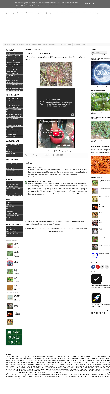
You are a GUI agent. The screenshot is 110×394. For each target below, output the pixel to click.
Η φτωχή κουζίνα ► (11, 155)
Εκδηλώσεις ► (10, 204)
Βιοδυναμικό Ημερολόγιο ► (13, 60)
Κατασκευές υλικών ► (11, 190)
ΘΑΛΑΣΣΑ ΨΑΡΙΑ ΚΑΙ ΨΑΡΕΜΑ (82, 364)
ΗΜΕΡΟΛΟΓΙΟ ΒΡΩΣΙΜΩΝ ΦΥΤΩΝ (37, 364)
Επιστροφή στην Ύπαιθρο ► (13, 215)
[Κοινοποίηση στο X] (59, 155)
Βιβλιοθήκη (77, 44)
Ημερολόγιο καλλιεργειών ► (13, 55)
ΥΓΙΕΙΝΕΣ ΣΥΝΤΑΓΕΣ (34, 374)
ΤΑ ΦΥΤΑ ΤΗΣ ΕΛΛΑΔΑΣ (98, 373)
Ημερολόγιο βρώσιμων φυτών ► (14, 100)
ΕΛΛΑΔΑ (87, 360)
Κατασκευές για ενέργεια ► (13, 186)
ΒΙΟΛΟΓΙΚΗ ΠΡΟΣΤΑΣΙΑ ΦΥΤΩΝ (55, 358)
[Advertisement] (54, 29)
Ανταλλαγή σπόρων (104, 196)
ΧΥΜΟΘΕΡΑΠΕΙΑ (24, 378)
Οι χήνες (101, 229)
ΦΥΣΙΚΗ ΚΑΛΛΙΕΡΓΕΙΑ (11, 378)
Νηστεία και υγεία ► (11, 134)
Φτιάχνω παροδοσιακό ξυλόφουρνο (17, 313)
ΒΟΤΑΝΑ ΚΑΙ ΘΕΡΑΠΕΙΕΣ (78, 358)
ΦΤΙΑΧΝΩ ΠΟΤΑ (11, 376)
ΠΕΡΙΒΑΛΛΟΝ (93, 371)
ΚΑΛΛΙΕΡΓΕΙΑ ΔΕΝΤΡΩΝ (32, 366)
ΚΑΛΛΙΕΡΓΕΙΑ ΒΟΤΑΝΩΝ (13, 366)
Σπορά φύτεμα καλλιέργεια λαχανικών (16, 271)
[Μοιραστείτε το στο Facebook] (61, 155)
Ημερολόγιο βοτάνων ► (12, 103)
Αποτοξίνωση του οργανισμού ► (14, 125)
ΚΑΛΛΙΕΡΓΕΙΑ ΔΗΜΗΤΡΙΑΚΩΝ (52, 366)
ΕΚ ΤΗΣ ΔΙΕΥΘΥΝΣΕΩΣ (60, 360)
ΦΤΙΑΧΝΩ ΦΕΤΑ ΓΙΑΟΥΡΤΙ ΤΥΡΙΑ (55, 376)
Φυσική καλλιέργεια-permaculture (14, 88)
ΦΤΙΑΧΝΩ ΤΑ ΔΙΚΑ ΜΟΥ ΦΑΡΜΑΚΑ (30, 376)
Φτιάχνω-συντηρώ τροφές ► (13, 146)
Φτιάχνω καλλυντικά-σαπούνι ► (14, 195)
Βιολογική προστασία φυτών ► (14, 82)
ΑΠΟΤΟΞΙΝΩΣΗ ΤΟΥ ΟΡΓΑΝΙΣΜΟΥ (67, 356)
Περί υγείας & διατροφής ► (13, 118)
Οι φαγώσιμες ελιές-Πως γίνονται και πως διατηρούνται (17, 298)
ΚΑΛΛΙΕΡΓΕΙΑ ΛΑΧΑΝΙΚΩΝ (73, 366)
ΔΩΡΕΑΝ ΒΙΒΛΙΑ (34, 360)
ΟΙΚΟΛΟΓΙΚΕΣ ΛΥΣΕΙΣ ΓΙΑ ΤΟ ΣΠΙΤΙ (25, 371)
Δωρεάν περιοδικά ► (11, 229)
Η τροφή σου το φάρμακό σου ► (14, 116)
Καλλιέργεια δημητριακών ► (13, 62)
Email (83, 44)
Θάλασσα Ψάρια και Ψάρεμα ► (14, 175)
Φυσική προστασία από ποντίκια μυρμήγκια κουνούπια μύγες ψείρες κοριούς (13, 289)
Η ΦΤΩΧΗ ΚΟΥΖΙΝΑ (98, 362)
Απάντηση (31, 176)
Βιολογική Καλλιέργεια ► (12, 80)
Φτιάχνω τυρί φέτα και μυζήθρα (17, 305)
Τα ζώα (60, 44)
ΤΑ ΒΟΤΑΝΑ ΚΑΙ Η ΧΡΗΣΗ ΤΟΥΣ (50, 373)
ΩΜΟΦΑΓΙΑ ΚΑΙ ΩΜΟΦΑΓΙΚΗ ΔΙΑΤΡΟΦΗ (42, 378)
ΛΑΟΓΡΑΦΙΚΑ (49, 369)
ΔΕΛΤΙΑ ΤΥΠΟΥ (21, 360)
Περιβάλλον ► (9, 211)
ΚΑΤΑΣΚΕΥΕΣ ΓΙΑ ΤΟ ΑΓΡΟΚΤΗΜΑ (83, 367)
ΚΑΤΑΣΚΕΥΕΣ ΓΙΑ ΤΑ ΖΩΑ (62, 367)
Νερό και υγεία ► (10, 127)
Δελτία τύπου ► (10, 206)
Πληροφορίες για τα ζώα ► (13, 163)
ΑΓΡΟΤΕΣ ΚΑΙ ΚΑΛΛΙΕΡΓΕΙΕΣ (15, 357)
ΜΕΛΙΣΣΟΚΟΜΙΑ (78, 369)
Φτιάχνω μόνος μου (33, 181)
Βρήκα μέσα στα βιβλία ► (12, 233)
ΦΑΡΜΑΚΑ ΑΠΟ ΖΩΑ (47, 374)
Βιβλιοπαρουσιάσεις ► (12, 231)
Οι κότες (16, 320)
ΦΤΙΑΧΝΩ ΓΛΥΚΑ (84, 374)
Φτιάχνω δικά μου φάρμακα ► (13, 109)
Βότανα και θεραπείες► (12, 107)
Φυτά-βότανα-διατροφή (23, 44)
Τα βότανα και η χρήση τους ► (14, 105)
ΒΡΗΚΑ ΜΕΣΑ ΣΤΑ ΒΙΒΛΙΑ (99, 358)
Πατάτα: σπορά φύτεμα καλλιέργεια (16, 279)
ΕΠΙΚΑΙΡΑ (30, 362)
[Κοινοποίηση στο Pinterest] (62, 155)
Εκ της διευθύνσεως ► (12, 220)
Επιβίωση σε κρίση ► (11, 213)
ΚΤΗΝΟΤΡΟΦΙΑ (39, 369)
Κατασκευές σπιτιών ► (12, 182)
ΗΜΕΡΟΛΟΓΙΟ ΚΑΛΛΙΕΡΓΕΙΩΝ (60, 364)
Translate (103, 54)
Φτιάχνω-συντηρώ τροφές (39, 44)
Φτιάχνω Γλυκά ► (10, 153)
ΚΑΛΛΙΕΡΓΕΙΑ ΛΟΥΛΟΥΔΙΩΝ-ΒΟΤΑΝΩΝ (95, 366)
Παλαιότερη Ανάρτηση (81, 228)
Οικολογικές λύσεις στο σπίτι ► (14, 193)
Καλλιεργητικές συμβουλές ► (13, 78)
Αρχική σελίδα (55, 228)
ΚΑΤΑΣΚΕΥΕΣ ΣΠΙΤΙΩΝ (12, 369)
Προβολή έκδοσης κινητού (56, 231)
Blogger (66, 382)
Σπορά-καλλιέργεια (9, 44)
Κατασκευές (52, 44)
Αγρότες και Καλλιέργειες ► (13, 90)
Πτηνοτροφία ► (10, 166)
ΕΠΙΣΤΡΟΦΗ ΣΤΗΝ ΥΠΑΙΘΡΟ (46, 362)
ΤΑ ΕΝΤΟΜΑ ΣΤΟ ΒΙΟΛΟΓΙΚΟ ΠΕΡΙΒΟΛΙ (78, 373)
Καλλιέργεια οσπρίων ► (12, 64)
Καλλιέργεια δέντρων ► (12, 75)
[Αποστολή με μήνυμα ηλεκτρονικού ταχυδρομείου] (56, 155)
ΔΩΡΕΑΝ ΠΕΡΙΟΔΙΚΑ (47, 360)
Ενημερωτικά (67, 44)
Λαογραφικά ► (10, 236)
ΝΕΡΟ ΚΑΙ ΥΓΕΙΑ (89, 369)
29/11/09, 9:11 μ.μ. (46, 181)
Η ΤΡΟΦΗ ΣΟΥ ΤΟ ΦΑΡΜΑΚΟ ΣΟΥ (72, 362)
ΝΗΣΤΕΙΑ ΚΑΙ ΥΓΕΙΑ (102, 369)
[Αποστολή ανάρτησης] (53, 155)
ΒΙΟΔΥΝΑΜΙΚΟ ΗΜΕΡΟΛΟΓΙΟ (15, 358)
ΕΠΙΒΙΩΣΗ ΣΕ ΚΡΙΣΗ (15, 362)
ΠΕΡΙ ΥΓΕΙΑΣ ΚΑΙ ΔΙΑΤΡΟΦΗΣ (75, 371)
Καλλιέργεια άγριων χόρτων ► (13, 69)
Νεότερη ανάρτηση (29, 228)
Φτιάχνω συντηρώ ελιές (16, 262)
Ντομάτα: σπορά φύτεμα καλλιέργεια (16, 245)
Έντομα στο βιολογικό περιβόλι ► (14, 85)
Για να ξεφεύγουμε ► (11, 217)
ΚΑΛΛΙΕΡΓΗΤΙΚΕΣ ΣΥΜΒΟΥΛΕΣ (24, 367)
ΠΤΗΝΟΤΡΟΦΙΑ (12, 373)
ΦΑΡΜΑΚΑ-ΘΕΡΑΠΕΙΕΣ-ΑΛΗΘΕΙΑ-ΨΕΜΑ (66, 374)
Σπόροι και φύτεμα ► (11, 53)
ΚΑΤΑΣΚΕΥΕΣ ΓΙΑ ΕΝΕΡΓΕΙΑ (44, 367)
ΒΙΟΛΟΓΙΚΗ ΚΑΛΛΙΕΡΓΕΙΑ (35, 358)
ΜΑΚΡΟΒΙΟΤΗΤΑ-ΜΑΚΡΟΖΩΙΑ (64, 369)
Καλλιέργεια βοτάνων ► (12, 71)
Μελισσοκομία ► (10, 172)
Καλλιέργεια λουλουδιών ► (13, 73)
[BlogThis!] (58, 155)
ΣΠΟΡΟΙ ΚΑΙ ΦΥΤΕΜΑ (36, 157)
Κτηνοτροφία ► (10, 168)
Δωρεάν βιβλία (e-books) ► (13, 227)
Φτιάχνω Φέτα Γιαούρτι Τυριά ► (14, 149)
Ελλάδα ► (8, 209)
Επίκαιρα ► (9, 202)
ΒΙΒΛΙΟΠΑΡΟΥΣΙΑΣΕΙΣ (87, 357)
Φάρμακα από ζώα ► (11, 112)
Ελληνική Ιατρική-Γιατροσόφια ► (14, 114)
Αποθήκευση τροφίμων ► (12, 144)
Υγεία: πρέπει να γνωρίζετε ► (13, 120)
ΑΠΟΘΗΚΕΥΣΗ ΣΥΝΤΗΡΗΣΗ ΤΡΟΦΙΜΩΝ (41, 357)
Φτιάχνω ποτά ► (10, 151)
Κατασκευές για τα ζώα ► (12, 170)
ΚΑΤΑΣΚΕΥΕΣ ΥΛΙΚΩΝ (26, 369)
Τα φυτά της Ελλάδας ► (12, 98)
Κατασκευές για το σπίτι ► (12, 184)
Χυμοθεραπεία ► (10, 129)
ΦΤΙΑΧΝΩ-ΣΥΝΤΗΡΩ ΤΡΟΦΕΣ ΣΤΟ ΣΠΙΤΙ (82, 376)
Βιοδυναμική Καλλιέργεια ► (13, 57)
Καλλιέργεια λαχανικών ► (12, 66)
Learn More (86, 4)
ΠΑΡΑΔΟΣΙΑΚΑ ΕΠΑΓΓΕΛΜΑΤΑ (56, 371)
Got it (93, 4)
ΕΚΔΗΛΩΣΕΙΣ (74, 360)
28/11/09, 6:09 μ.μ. (37, 167)
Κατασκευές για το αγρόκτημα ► (14, 188)
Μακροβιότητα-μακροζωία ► (13, 123)
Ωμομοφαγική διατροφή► (12, 132)
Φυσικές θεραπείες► (11, 136)
